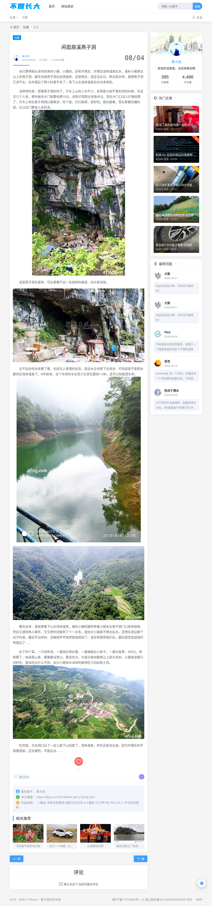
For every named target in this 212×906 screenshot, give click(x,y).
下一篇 (140, 858)
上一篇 (16, 858)
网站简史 (67, 6)
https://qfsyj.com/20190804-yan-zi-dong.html (65, 797)
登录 (199, 17)
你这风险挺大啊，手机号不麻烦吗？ (174, 288)
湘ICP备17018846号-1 (126, 899)
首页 (52, 6)
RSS (189, 899)
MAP (199, 899)
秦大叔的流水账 (51, 899)
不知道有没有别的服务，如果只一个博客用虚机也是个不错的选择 (176, 346)
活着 (25, 17)
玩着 (13, 17)
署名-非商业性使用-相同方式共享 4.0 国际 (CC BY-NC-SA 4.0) (80, 802)
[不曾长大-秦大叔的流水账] (27, 6)
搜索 (197, 6)
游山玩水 (24, 777)
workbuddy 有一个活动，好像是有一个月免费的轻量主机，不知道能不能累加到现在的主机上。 (176, 376)
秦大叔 (26, 56)
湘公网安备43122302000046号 (165, 899)
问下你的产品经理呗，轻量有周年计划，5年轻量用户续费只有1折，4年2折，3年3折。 (176, 405)
